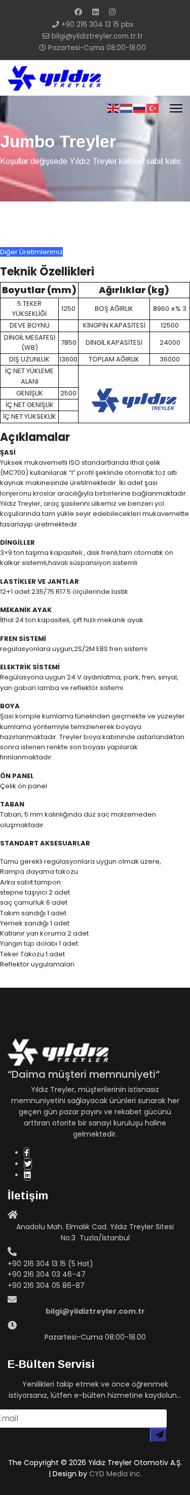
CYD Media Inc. (115, 1474)
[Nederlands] (126, 108)
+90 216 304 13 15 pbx (97, 24)
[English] (113, 108)
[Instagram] (112, 12)
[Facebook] (78, 12)
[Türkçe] (153, 108)
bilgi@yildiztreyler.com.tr (95, 1311)
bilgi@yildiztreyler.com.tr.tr (97, 36)
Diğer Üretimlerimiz (31, 252)
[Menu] (176, 108)
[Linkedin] (95, 12)
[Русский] (139, 108)
